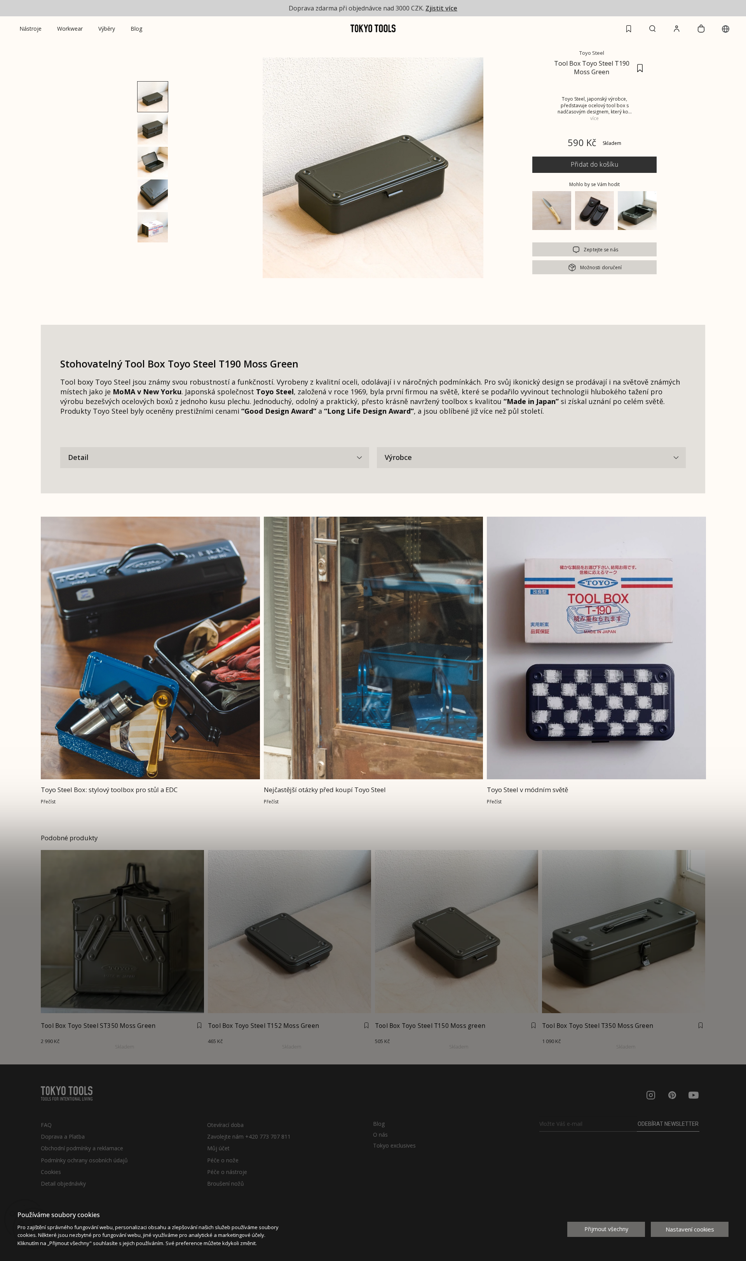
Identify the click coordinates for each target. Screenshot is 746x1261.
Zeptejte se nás (601, 249)
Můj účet (218, 1148)
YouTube (693, 1095)
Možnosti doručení (601, 267)
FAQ (46, 1125)
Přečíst (48, 801)
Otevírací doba (225, 1125)
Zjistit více (441, 8)
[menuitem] (30, 29)
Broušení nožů (225, 1183)
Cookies (51, 1172)
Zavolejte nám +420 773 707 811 (249, 1136)
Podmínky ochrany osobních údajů (84, 1160)
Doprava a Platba (63, 1136)
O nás (380, 1135)
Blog (379, 1124)
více (594, 118)
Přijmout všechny (606, 1229)
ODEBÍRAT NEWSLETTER (668, 1124)
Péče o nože (223, 1160)
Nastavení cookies (690, 1229)
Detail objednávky (63, 1183)
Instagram (651, 1095)
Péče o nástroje (227, 1172)
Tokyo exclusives (394, 1146)
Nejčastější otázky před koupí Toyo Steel (325, 789)
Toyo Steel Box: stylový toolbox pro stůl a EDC (109, 789)
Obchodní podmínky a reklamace (82, 1148)
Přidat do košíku (594, 164)
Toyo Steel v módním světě (527, 789)
